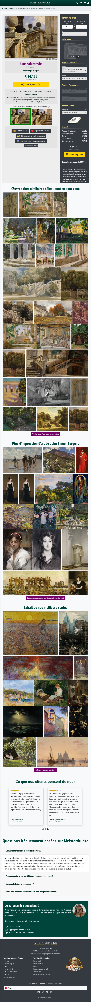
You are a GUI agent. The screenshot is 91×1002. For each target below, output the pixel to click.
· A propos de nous (9, 977)
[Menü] (2, 3)
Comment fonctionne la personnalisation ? (23, 850)
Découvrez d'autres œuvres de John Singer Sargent (45, 598)
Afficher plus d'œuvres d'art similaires (45, 434)
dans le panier (75, 154)
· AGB (5, 966)
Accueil (4, 8)
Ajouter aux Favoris (41, 131)
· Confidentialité (8, 969)
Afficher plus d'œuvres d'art (45, 770)
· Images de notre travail (40, 969)
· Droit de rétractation (10, 972)
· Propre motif (37, 961)
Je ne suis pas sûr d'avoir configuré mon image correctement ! (31, 891)
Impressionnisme (23, 8)
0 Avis (36, 146)
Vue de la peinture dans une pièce (32, 141)
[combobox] (74, 34)
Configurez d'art (32, 84)
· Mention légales (9, 964)
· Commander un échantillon (41, 974)
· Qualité (35, 966)
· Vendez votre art (38, 964)
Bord (63, 31)
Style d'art (12, 8)
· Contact (6, 961)
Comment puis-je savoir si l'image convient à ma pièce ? (29, 876)
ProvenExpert (21, 820)
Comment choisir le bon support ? (20, 884)
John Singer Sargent (37, 8)
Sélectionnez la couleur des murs (32, 136)
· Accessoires (37, 972)
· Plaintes (6, 974)
